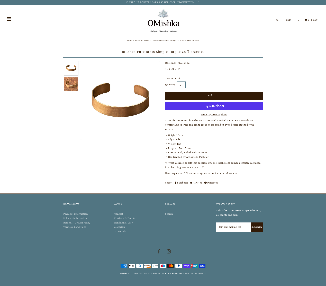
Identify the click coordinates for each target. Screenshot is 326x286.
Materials (119, 227)
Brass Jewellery (142, 40)
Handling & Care (123, 223)
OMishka (143, 273)
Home (129, 40)
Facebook (182, 183)
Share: (168, 183)
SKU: (168, 78)
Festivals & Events (124, 218)
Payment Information (75, 214)
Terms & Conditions (74, 227)
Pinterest (212, 183)
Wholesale (120, 231)
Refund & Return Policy (76, 223)
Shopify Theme (157, 273)
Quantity (170, 85)
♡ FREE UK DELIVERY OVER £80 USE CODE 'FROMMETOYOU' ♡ (163, 2)
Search (169, 214)
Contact (118, 214)
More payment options (214, 115)
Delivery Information (75, 218)
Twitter (197, 183)
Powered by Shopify (195, 273)
